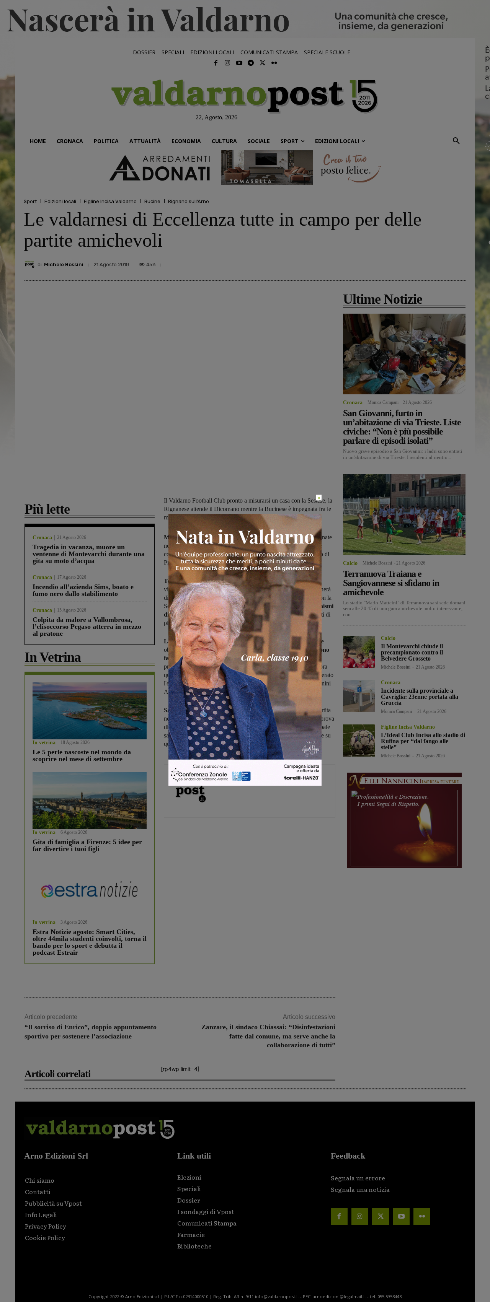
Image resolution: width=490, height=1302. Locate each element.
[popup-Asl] (245, 784)
